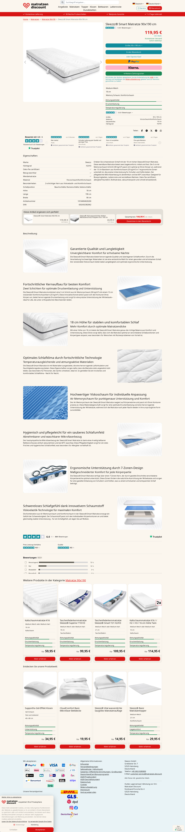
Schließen (13, 829)
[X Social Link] (151, 130)
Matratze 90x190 (48, 19)
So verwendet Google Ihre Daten (40, 821)
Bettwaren (103, 6)
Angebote (63, 6)
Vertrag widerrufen (88, 792)
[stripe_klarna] (134, 67)
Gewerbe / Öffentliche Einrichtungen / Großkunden (101, 772)
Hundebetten (89, 10)
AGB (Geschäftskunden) (90, 779)
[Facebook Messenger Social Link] (147, 130)
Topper (84, 6)
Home (25, 19)
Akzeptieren (40, 829)
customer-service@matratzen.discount (146, 774)
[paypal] (134, 61)
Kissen (93, 6)
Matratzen (74, 6)
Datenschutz (85, 782)
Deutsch (138, 4)
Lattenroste (115, 6)
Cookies (83, 784)
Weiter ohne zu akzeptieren (12, 797)
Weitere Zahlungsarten (134, 73)
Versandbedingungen (89, 766)
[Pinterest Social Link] (156, 130)
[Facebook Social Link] (142, 130)
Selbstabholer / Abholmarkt (91, 769)
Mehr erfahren (40, 659)
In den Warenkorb (133, 52)
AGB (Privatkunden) (88, 777)
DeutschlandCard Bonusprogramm (94, 774)
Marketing (34, 825)
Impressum (85, 790)
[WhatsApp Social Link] (161, 130)
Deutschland (153, 4)
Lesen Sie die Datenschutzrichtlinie (14, 821)
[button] (25, 62)
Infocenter (84, 764)
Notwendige (20, 825)
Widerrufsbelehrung (132, 79)
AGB (151, 77)
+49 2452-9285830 (138, 771)
